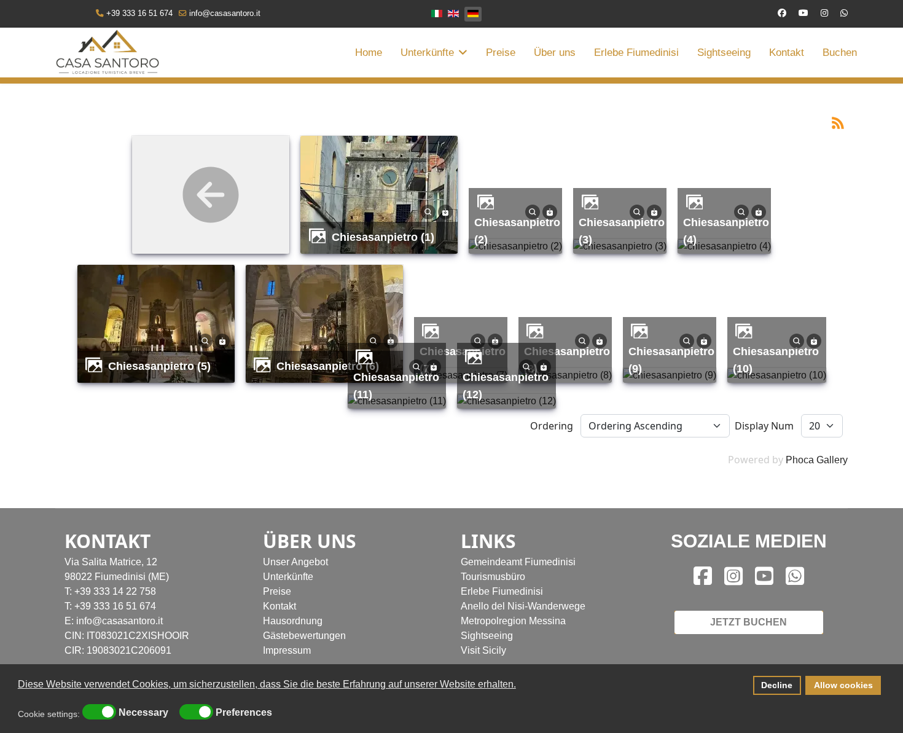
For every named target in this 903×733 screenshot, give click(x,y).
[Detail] (428, 211)
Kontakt (786, 52)
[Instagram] (824, 13)
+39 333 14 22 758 (115, 591)
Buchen (840, 52)
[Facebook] (782, 13)
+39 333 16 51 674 (139, 13)
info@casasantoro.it (224, 13)
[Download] (445, 211)
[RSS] (838, 122)
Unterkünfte (427, 52)
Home (368, 52)
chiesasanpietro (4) (726, 231)
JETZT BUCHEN (748, 622)
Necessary (143, 713)
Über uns (555, 52)
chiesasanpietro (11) (396, 385)
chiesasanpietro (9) (671, 360)
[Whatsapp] (844, 13)
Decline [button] (776, 685)
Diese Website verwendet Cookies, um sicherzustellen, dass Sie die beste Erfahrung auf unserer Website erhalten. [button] (267, 684)
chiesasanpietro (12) (506, 385)
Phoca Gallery (817, 460)
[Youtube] (803, 13)
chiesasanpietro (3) (622, 231)
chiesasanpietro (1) (383, 236)
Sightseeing (724, 52)
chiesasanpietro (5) (159, 365)
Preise (500, 52)
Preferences (244, 713)
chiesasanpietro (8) (567, 360)
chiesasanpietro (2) (517, 231)
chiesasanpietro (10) (776, 360)
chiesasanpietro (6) (327, 365)
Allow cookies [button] (843, 685)
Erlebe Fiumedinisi (636, 52)
